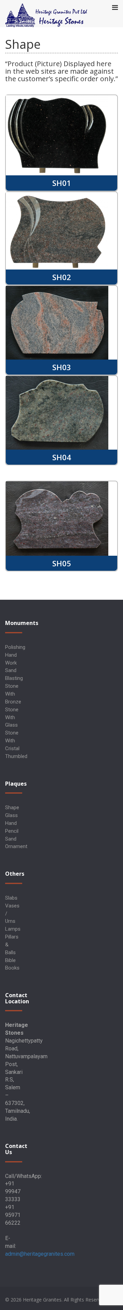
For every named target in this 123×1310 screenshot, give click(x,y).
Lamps (12, 929)
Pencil (11, 831)
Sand (10, 839)
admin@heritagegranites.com (39, 1254)
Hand (11, 823)
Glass (11, 815)
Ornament (16, 846)
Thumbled (16, 756)
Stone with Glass (11, 717)
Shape (12, 807)
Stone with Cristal (12, 741)
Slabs (11, 898)
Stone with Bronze (13, 694)
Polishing (15, 647)
